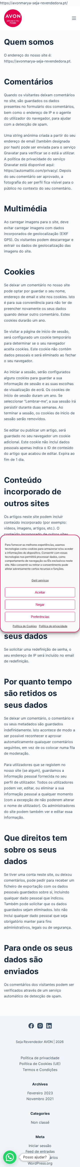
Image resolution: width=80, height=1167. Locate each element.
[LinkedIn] (49, 1026)
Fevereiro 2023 (40, 1093)
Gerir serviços (40, 580)
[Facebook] (31, 1026)
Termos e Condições (40, 1069)
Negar (40, 604)
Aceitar (40, 592)
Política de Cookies (25, 626)
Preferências (40, 617)
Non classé (40, 1122)
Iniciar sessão (40, 1145)
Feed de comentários (40, 1157)
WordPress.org (40, 1163)
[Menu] (74, 18)
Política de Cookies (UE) (40, 1063)
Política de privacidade (53, 626)
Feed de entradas (40, 1151)
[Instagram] (40, 1026)
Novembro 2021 (40, 1099)
